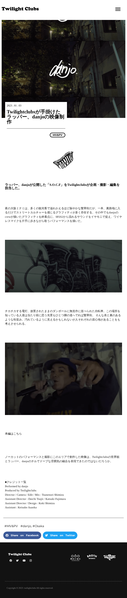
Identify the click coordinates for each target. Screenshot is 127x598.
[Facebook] (10, 560)
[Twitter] (17, 560)
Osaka (39, 526)
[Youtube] (23, 560)
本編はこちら (13, 433)
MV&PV (57, 135)
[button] (22, 535)
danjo (27, 526)
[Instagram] (30, 560)
